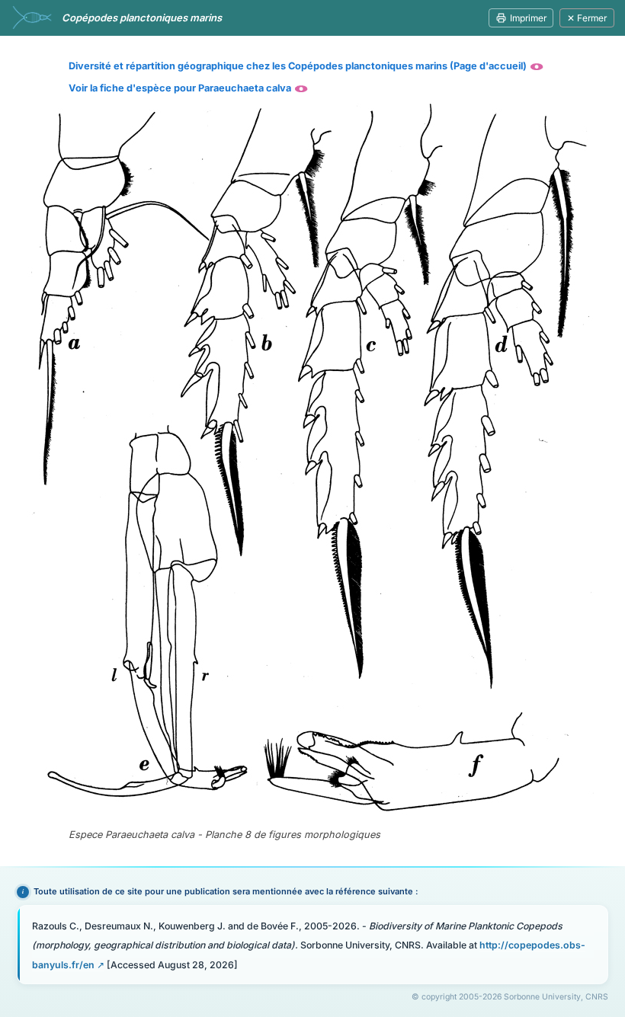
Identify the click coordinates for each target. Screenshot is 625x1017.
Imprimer (528, 18)
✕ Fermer (587, 18)
